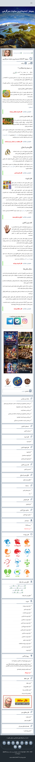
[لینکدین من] (15, 747)
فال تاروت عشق (27, 640)
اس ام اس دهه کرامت (26, 410)
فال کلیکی (28, 504)
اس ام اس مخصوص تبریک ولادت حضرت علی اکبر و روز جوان (17, 403)
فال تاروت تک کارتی (26, 616)
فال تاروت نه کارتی (26, 633)
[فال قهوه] (25, 353)
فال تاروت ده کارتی (26, 636)
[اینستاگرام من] (17, 743)
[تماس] (13, 743)
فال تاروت (23, 210)
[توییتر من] (8, 743)
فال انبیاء (29, 441)
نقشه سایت (12, 757)
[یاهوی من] (30, 743)
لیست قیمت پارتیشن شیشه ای (24, 669)
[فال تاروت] (25, 339)
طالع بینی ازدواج (11, 166)
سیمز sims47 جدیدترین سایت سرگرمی (15, 58)
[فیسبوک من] (22, 743)
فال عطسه (28, 717)
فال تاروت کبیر (27, 609)
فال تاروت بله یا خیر (26, 647)
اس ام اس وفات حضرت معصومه (23, 407)
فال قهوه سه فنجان (26, 455)
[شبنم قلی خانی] (7, 53)
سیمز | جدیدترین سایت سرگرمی (18, 10)
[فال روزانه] (11, 339)
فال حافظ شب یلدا (27, 690)
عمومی (23, 391)
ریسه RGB (28, 525)
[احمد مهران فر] (28, 53)
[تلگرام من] (26, 743)
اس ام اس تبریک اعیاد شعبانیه (24, 417)
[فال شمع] (11, 353)
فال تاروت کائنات (27, 613)
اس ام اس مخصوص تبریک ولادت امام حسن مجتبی (19, 413)
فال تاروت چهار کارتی (26, 623)
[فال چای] (25, 367)
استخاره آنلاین (27, 431)
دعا (30, 494)
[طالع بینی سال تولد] (17, 589)
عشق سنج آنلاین (27, 514)
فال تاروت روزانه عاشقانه (25, 643)
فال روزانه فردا (27, 731)
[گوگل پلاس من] (4, 743)
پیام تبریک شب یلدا (26, 693)
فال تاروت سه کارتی (26, 619)
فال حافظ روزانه (6, 135)
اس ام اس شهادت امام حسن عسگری (22, 420)
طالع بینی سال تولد (26, 595)
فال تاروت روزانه (27, 606)
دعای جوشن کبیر (27, 490)
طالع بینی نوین (27, 720)
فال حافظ (16, 135)
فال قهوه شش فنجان (26, 459)
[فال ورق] (11, 367)
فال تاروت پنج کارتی (26, 626)
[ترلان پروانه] (17, 53)
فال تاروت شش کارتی (26, 630)
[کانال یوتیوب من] (19, 747)
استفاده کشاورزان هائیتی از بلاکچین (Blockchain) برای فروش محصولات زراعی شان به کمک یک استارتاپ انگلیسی (19, 665)
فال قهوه (29, 452)
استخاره (30, 107)
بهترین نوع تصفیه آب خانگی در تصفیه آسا (21, 661)
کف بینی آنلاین (27, 259)
